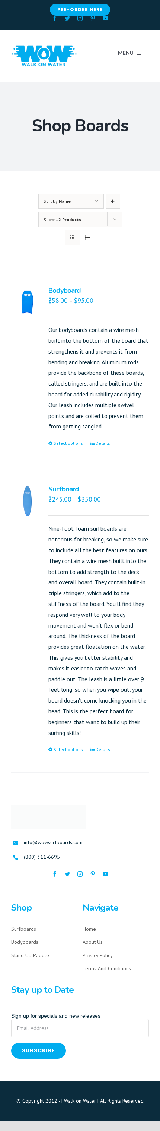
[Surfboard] (27, 501)
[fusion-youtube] (105, 18)
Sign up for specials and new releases (55, 1016)
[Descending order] (113, 201)
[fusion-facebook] (54, 18)
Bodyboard (64, 290)
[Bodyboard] (27, 302)
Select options (68, 443)
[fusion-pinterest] (92, 18)
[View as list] (87, 237)
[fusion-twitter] (67, 18)
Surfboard (63, 489)
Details (103, 443)
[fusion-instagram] (80, 18)
